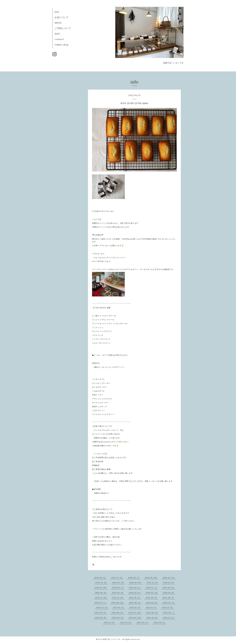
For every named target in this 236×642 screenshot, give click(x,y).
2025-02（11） (152, 593)
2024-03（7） (169, 603)
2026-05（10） (151, 578)
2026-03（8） (101, 582)
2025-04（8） (118, 593)
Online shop (62, 44)
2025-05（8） (101, 593)
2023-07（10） (135, 612)
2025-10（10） (101, 587)
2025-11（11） (169, 582)
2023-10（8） (168, 607)
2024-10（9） (135, 597)
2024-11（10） (118, 597)
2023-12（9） (135, 607)
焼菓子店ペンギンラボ (112, 639)
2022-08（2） (160, 622)
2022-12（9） (169, 617)
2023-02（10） (135, 617)
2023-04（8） (101, 617)
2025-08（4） (135, 587)
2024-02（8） (102, 607)
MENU (58, 22)
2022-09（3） (143, 622)
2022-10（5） (126, 622)
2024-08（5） (169, 597)
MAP (57, 33)
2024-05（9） (135, 603)
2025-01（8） (169, 593)
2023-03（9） (118, 617)
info (57, 11)
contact (59, 39)
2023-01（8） (153, 617)
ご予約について (63, 28)
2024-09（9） (152, 597)
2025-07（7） (152, 587)
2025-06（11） (169, 587)
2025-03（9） (135, 593)
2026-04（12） (169, 578)
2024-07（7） (101, 603)
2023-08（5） (118, 612)
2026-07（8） (117, 578)
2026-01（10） (135, 582)
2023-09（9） (101, 612)
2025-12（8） (153, 582)
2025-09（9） (118, 587)
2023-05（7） (169, 612)
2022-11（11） (110, 622)
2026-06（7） (134, 578)
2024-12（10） (101, 597)
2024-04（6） (152, 603)
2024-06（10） (118, 603)
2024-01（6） (119, 607)
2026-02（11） (118, 582)
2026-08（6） (100, 578)
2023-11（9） (151, 607)
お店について (62, 17)
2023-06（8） (152, 612)
